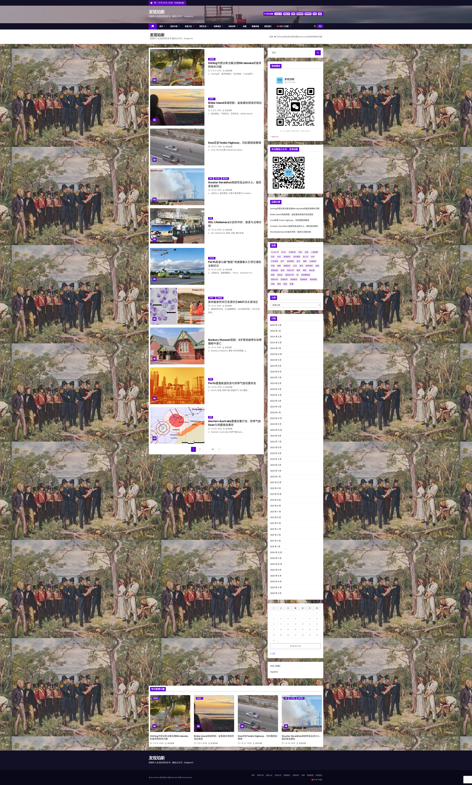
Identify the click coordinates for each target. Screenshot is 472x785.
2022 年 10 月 (276, 430)
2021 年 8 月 (275, 505)
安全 (314, 14)
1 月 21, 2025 (216, 306)
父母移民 (312, 261)
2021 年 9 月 (275, 500)
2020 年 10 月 (276, 564)
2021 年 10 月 (275, 494)
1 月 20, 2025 (216, 387)
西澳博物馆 (305, 275)
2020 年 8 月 (275, 575)
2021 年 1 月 (275, 546)
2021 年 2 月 (275, 540)
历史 (272, 256)
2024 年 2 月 (275, 342)
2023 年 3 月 (275, 401)
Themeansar (187, 777)
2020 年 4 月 (276, 587)
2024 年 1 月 (275, 348)
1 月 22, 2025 (216, 230)
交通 (306, 252)
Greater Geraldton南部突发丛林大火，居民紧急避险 (294, 226)
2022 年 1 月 (275, 476)
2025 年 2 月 (275, 325)
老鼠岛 (279, 275)
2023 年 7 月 (275, 377)
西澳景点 (293, 279)
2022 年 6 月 (275, 447)
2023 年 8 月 (275, 371)
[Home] (153, 26)
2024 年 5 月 (276, 336)
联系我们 (268, 26)
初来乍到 (174, 26)
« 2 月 (272, 653)
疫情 (317, 266)
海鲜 (304, 261)
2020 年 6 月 (275, 581)
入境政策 (314, 252)
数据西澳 (255, 26)
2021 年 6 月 (275, 517)
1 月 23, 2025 (216, 190)
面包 (285, 284)
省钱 (319, 14)
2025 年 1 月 (275, 330)
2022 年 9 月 (275, 435)
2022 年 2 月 (275, 470)
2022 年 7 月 (275, 441)
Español (274, 671)
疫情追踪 (219, 298)
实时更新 (296, 256)
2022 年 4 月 (275, 459)
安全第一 (211, 99)
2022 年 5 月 (275, 453)
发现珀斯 (157, 11)
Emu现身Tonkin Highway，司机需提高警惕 (234, 142)
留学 (301, 266)
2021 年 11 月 (275, 488)
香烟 (291, 284)
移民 (304, 270)
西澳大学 (287, 14)
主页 (271, 36)
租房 (298, 270)
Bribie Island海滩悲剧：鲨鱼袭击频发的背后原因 (291, 214)
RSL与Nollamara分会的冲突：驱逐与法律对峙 (290, 232)
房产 (282, 261)
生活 (295, 266)
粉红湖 (311, 270)
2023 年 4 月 (275, 395)
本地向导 (232, 26)
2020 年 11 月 (275, 558)
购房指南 (300, 14)
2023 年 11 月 (275, 360)
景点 (298, 261)
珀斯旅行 (287, 266)
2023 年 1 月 (275, 412)
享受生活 (203, 26)
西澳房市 (284, 279)
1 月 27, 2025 (216, 146)
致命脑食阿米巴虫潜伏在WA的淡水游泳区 (233, 302)
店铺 (244, 26)
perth (283, 252)
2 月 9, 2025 (216, 110)
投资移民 (290, 261)
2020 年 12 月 (276, 552)
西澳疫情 (303, 279)
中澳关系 (292, 252)
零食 (279, 284)
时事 (210, 178)
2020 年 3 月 (275, 593)
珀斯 (293, 14)
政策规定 (218, 26)
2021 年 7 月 (275, 511)
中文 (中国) (275, 666)
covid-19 (278, 14)
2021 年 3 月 (275, 534)
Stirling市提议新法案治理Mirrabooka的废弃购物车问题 (294, 208)
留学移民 (308, 14)
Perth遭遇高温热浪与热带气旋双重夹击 (232, 383)
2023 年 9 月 (275, 365)
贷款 (272, 284)
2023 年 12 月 (276, 354)
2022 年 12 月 (276, 418)
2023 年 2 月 (275, 406)
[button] (315, 26)
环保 (272, 266)
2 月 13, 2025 (216, 70)
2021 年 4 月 (275, 529)
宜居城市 (287, 256)
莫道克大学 (289, 275)
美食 (272, 275)
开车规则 (274, 261)
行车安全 (217, 178)
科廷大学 (290, 270)
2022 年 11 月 (275, 424)
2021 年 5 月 (275, 523)
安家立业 (189, 26)
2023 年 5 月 (275, 389)
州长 (312, 256)
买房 (300, 252)
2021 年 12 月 (275, 482)
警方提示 (225, 178)
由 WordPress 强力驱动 (158, 777)
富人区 (305, 256)
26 (212, 449)
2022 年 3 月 (275, 465)
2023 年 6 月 (275, 383)
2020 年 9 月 (275, 569)
